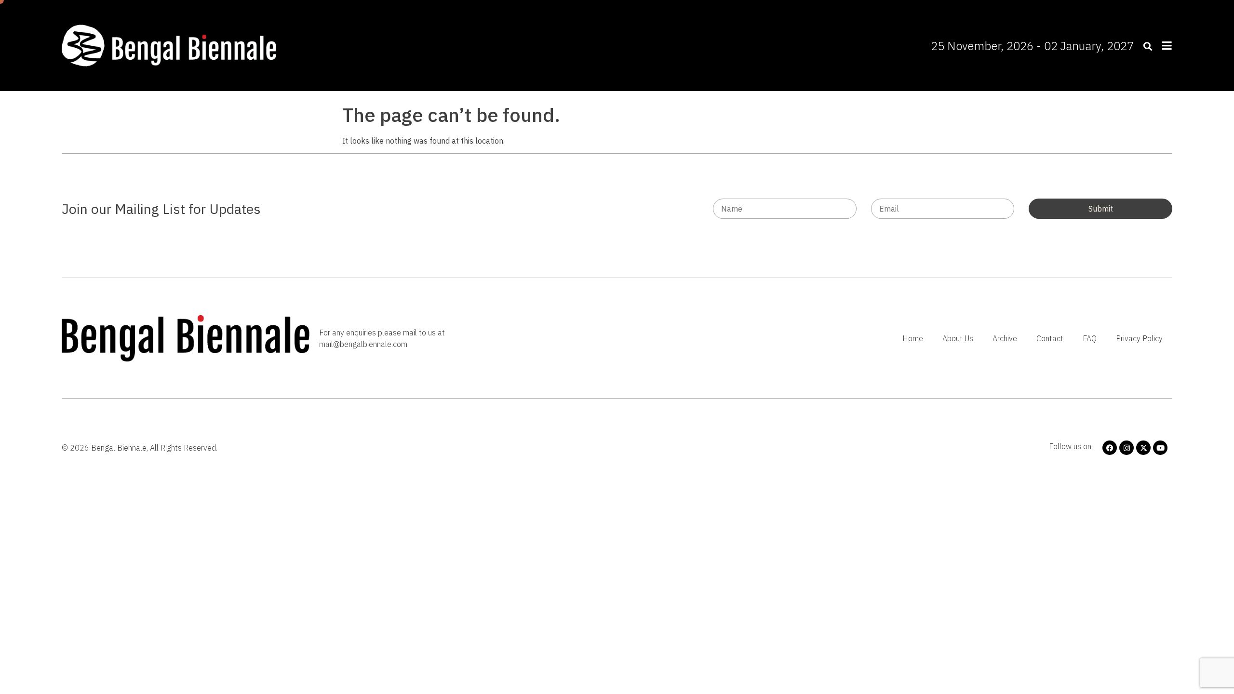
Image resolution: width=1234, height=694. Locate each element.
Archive (1005, 338)
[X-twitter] (1143, 447)
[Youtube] (1160, 447)
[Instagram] (1126, 447)
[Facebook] (1109, 447)
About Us (957, 338)
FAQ (1090, 338)
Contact (1049, 338)
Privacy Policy (1139, 338)
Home (912, 338)
